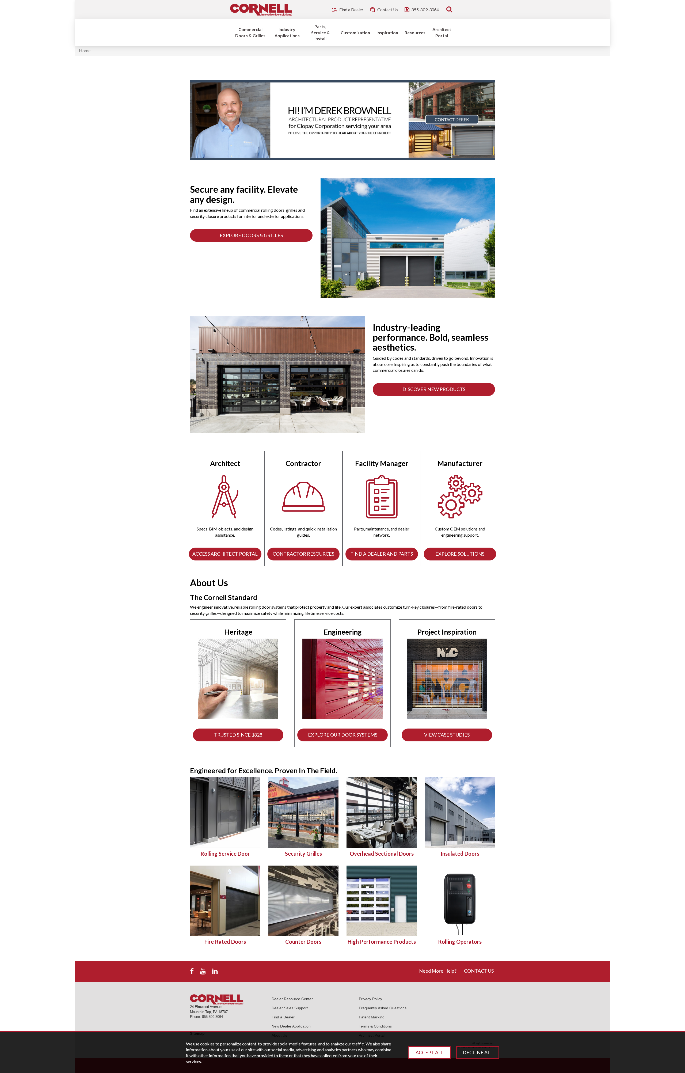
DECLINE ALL (478, 1052)
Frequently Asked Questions (382, 1008)
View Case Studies (447, 735)
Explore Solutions (459, 554)
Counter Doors (303, 941)
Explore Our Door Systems (342, 735)
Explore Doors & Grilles (251, 235)
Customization (355, 32)
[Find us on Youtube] (203, 971)
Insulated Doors (460, 853)
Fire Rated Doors (225, 941)
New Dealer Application (291, 1026)
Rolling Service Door (225, 853)
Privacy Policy (370, 999)
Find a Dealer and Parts (381, 554)
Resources (415, 32)
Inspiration (387, 32)
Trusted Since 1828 (238, 735)
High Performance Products (382, 941)
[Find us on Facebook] (192, 971)
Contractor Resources (303, 554)
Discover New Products (433, 389)
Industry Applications (287, 32)
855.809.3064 (212, 1017)
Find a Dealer (283, 1017)
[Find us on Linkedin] (215, 971)
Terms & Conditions (375, 1026)
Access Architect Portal (225, 554)
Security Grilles (303, 853)
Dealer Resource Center (292, 999)
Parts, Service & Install (320, 32)
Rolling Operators (460, 941)
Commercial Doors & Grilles (250, 32)
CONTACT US (479, 971)
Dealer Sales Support (290, 1008)
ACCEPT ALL (430, 1052)
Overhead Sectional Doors (382, 853)
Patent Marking (372, 1017)
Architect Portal (441, 32)
